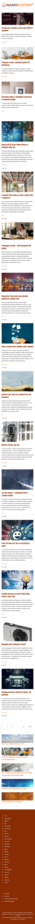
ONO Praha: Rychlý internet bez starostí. (13, 744)
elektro (3, 614)
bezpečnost (4, 712)
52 (23, 727)
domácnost (4, 42)
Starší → (31, 727)
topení (3, 111)
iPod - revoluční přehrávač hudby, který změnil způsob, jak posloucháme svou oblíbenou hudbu (17, 773)
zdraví (3, 513)
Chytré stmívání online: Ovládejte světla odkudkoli (17, 346)
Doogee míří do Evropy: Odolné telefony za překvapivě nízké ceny (15, 145)
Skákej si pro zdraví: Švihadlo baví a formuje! (14, 788)
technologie (4, 76)
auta (3, 415)
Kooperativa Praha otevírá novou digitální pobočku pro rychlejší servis (15, 297)
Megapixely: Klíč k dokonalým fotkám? (14, 644)
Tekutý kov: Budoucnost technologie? (12, 801)
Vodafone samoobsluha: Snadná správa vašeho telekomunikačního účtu (15, 758)
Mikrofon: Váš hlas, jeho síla (10, 444)
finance (3, 316)
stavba (3, 215)
